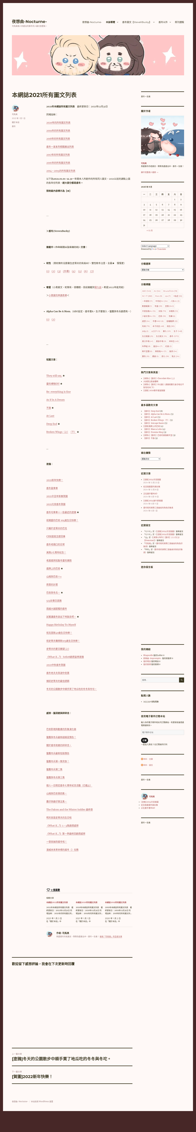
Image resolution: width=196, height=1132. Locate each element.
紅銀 (168, 346)
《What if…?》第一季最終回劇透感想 (65, 833)
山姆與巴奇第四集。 (56, 793)
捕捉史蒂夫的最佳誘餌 (57, 680)
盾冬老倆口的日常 (55, 544)
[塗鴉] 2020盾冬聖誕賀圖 (154, 390)
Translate (161, 249)
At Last (50, 415)
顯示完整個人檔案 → (149, 172)
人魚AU (174, 301)
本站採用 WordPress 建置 (42, 1101)
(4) (73, 271)
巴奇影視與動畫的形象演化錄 (61, 729)
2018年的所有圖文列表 (58, 138)
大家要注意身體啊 (150, 381)
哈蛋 (158, 306)
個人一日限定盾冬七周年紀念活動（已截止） (69, 785)
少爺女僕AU (149, 316)
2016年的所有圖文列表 (58, 162)
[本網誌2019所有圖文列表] (119, 912)
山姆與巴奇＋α (54, 576)
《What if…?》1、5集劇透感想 (62, 825)
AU (157, 291)
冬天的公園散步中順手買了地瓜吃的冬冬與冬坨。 (71, 689)
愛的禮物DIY (53, 383)
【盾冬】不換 (149, 438)
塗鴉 (169, 306)
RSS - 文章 (148, 759)
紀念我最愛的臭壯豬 (151, 486)
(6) (86, 271)
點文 (175, 356)
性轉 (172, 316)
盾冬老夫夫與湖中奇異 (57, 672)
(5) (80, 271)
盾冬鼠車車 (52, 488)
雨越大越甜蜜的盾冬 (56, 608)
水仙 (145, 331)
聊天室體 (147, 351)
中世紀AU (161, 301)
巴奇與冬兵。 (53, 592)
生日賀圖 (147, 336)
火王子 (155, 331)
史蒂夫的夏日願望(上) (57, 648)
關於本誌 (15, 122)
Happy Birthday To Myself (61, 624)
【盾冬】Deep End (151, 411)
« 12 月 (150, 230)
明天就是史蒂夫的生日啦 (59, 817)
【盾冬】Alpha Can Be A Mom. (156, 414)
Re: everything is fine (58, 391)
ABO (146, 291)
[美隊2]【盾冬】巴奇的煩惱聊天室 (157, 435)
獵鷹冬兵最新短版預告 (57, 753)
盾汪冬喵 (147, 341)
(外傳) (66, 271)
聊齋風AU (160, 351)
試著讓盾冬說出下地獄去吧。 (61, 616)
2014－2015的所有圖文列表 (60, 170)
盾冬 (14, 126)
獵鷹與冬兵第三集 (55, 777)
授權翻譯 (171, 321)
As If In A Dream (55, 399)
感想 (146, 321)
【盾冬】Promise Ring (153, 432)
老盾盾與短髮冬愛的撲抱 (59, 560)
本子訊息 (158, 326)
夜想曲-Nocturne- (29, 21)
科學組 (146, 346)
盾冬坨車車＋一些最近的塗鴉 (61, 512)
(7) (92, 271)
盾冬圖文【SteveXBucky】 (136, 22)
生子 (178, 331)
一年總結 (147, 301)
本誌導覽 (110, 22)
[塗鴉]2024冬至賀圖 (152, 479)
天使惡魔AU (149, 311)
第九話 (98, 287)
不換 (48, 407)
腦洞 (173, 351)
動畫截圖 (147, 306)
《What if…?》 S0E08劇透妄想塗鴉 (65, 656)
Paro (158, 296)
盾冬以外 (163, 22)
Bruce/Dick (170, 291)
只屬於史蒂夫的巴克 (56, 528)
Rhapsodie (148, 655)
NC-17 (147, 296)
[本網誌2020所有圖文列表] (90, 912)
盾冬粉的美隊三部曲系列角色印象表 (158, 507)
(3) (59, 271)
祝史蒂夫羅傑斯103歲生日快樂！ (63, 640)
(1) (47, 271)
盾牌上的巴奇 (53, 568)
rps (168, 296)
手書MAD (158, 321)
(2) (53, 271)
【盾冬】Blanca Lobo (152, 429)
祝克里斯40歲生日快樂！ (59, 632)
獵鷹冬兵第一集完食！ (57, 761)
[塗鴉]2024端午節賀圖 (153, 500)
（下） (73, 431)
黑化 (165, 356)
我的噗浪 (147, 661)
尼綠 (162, 316)
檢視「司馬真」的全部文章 (111, 936)
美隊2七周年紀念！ (56, 552)
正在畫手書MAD (150, 493)
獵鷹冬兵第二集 (54, 769)
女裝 (162, 311)
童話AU (157, 346)
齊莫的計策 (52, 584)
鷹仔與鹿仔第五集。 (56, 801)
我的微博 (147, 664)
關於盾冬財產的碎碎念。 (59, 745)
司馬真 (15, 114)
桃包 (171, 326)
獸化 (167, 331)
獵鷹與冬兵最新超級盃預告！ (61, 737)
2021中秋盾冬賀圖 (55, 664)
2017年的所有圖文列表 (58, 154)
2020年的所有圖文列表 (58, 122)
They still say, (54, 375)
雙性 (145, 356)
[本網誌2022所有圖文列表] (61, 912)
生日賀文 (161, 336)
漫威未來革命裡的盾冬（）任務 (62, 849)
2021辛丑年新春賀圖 (57, 496)
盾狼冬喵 (161, 341)
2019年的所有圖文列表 (58, 130)
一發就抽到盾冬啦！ (56, 841)
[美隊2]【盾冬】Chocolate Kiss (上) (159, 378)
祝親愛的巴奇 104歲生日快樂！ (62, 520)
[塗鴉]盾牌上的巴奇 (151, 426)
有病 (146, 326)
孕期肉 (173, 311)
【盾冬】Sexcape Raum (153, 423)
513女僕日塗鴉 (54, 600)
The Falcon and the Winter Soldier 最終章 (69, 809)
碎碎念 (174, 341)
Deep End (51, 423)
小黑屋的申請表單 (58, 295)
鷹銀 (155, 356)
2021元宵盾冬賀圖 (55, 504)
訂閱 (144, 740)
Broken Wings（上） (57, 431)
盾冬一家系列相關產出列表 (60, 146)
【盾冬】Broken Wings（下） (156, 420)
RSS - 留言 (148, 765)
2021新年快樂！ (54, 480)
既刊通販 (179, 22)
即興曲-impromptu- (152, 658)
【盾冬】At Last (150, 417)
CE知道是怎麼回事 (55, 536)
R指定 (177, 296)
